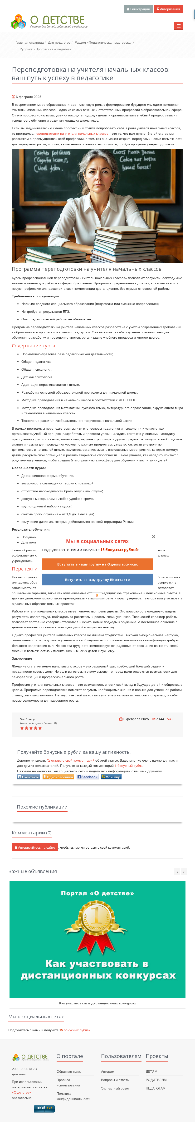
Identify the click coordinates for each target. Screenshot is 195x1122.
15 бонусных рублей (119, 549)
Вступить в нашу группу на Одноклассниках (97, 564)
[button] (97, 541)
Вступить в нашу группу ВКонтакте (97, 579)
